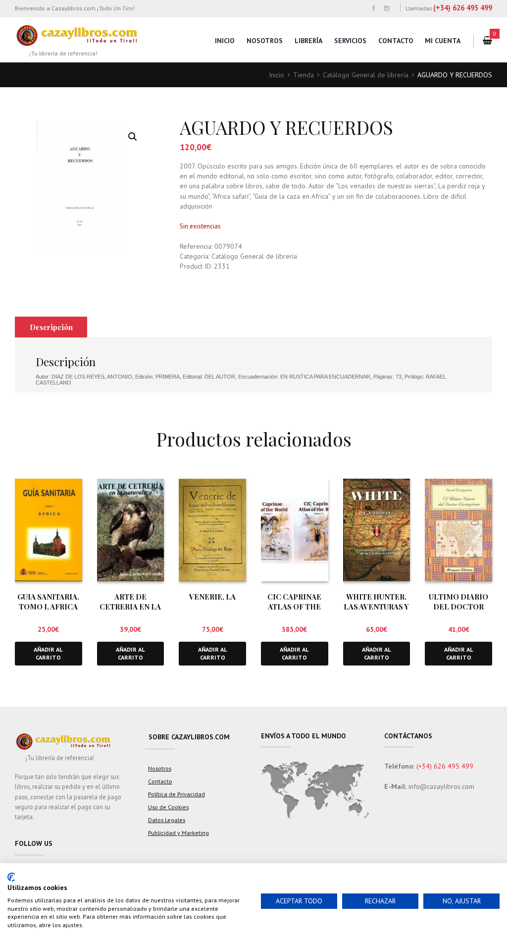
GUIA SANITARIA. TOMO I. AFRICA (48, 601)
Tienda (303, 74)
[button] (133, 137)
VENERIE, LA (212, 597)
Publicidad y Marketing (178, 832)
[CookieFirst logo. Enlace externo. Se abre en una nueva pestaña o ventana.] (11, 877)
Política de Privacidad (176, 794)
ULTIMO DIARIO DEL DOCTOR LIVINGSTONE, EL (459, 606)
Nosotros (265, 40)
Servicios (350, 40)
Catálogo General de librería (365, 74)
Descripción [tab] (51, 327)
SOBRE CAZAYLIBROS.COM (189, 736)
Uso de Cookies (168, 807)
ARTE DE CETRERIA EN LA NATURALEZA (130, 606)
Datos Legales (166, 820)
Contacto (395, 40)
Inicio (225, 40)
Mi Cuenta (442, 40)
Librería (308, 40)
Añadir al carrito (48, 653)
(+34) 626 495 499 (462, 7)
